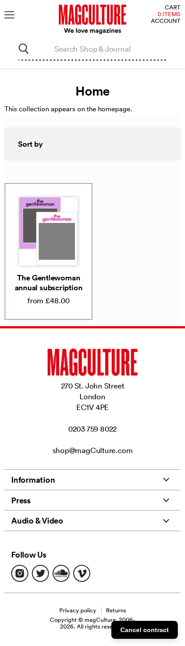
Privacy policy (77, 610)
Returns (116, 610)
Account (166, 21)
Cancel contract (144, 629)
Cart (173, 7)
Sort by (30, 144)
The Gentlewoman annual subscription (49, 282)
